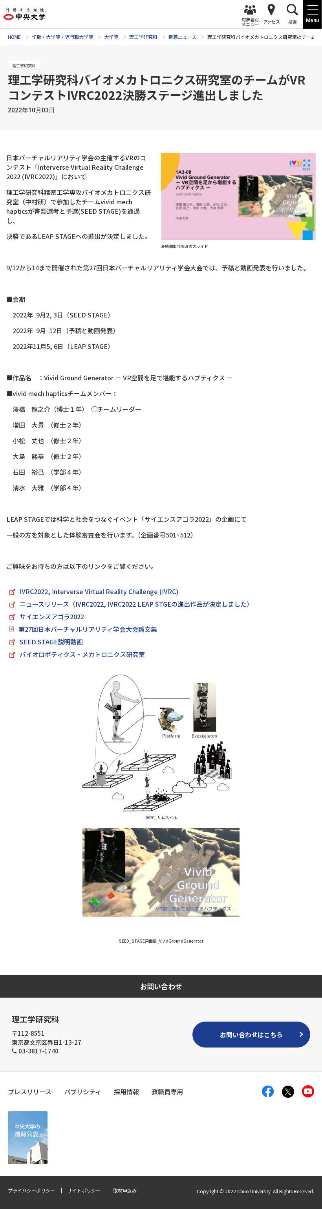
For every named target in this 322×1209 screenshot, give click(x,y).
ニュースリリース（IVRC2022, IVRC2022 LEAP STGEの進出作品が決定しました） (136, 604)
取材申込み (125, 1190)
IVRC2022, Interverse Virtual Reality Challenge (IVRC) (99, 591)
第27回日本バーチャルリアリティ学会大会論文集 (87, 629)
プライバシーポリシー (31, 1190)
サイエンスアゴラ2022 (52, 616)
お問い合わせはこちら (251, 1034)
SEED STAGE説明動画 (51, 641)
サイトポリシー (84, 1190)
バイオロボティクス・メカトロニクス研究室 (82, 654)
